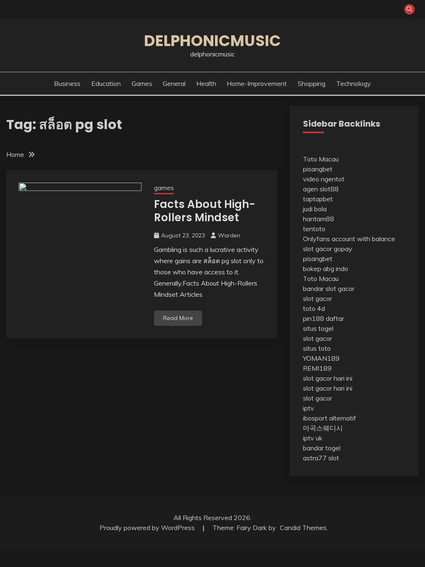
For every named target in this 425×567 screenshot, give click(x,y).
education (106, 83)
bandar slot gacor (328, 288)
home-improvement (257, 83)
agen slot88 (321, 189)
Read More (178, 318)
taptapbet (318, 199)
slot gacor (317, 298)
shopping (311, 83)
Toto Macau (321, 159)
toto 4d (314, 308)
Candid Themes (303, 527)
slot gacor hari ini (327, 378)
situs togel (318, 328)
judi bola (315, 209)
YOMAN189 (321, 358)
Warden (229, 235)
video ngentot (323, 179)
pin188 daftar (323, 318)
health (206, 83)
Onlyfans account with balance (349, 239)
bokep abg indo (325, 268)
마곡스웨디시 (323, 428)
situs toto (317, 348)
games (142, 83)
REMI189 (317, 368)
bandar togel (321, 448)
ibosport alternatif (329, 418)
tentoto (314, 229)
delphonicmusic (212, 40)
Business (67, 83)
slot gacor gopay (327, 248)
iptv (308, 408)
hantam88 (318, 219)
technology (353, 83)
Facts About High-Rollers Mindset (204, 211)
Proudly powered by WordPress (148, 527)
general (174, 83)
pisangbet (317, 169)
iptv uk (312, 438)
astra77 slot (321, 458)
